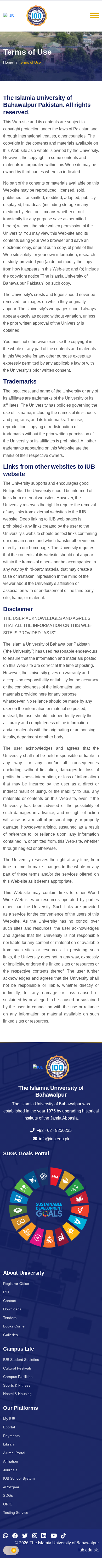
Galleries (10, 1335)
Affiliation (10, 1461)
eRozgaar (11, 1487)
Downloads (12, 1309)
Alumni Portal (14, 1453)
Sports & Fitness (16, 1385)
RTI (6, 1292)
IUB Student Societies (21, 1359)
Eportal (9, 1427)
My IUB (9, 1419)
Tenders (9, 1318)
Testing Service (15, 1512)
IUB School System (19, 1478)
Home (8, 62)
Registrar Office (16, 1283)
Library (9, 1444)
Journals (10, 1470)
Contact (9, 1301)
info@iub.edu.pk (53, 1139)
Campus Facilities (17, 1377)
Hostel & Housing (17, 1394)
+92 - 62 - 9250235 (53, 1130)
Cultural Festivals (17, 1368)
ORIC (7, 1504)
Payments (11, 1436)
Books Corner (14, 1326)
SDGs (8, 1495)
